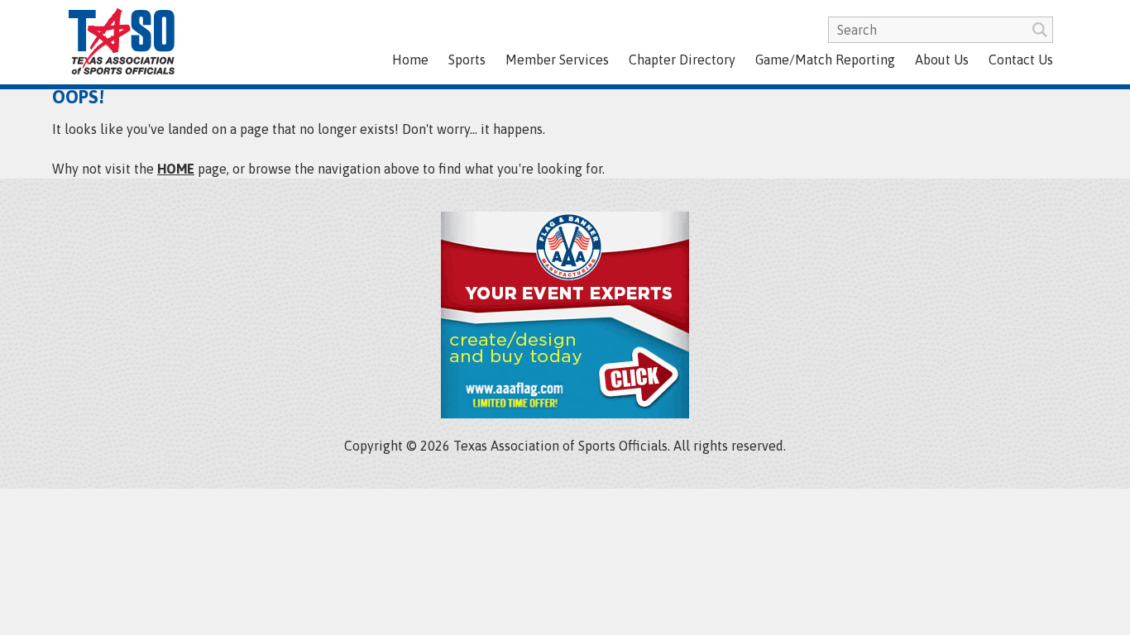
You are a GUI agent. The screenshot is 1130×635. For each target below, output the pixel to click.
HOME (175, 168)
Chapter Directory (682, 59)
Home (410, 59)
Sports (467, 59)
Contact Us (1021, 59)
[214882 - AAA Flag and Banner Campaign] (565, 413)
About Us (942, 59)
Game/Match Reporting (825, 59)
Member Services (557, 59)
